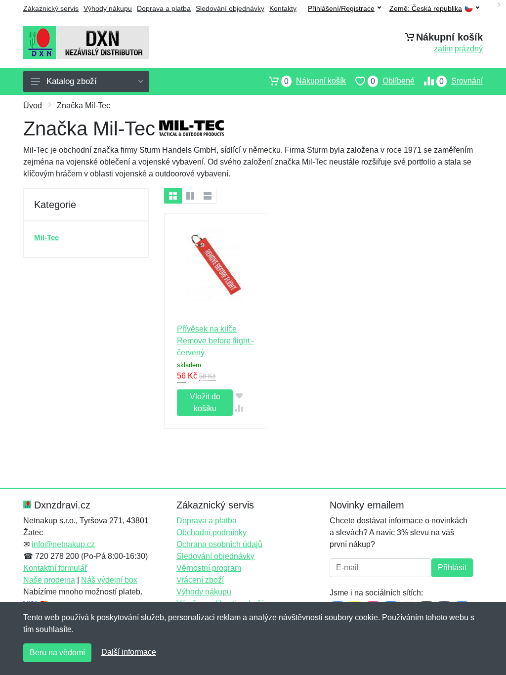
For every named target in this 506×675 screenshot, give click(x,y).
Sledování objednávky (230, 8)
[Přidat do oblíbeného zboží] (239, 395)
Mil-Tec (46, 237)
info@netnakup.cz (63, 544)
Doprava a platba (164, 8)
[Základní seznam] (173, 196)
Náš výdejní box (109, 580)
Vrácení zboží (200, 580)
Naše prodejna (49, 580)
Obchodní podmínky (211, 532)
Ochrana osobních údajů (219, 544)
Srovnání (461, 81)
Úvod (32, 105)
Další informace (128, 652)
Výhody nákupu (108, 8)
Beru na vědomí (57, 652)
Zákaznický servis (51, 8)
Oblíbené (393, 81)
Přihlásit (452, 567)
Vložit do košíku (205, 402)
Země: (425, 8)
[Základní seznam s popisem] (190, 196)
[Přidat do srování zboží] (239, 408)
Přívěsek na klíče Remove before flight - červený (215, 341)
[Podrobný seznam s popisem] (207, 196)
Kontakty (282, 8)
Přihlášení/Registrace (341, 8)
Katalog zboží (71, 81)
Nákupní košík (315, 81)
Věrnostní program (208, 568)
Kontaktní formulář (55, 568)
